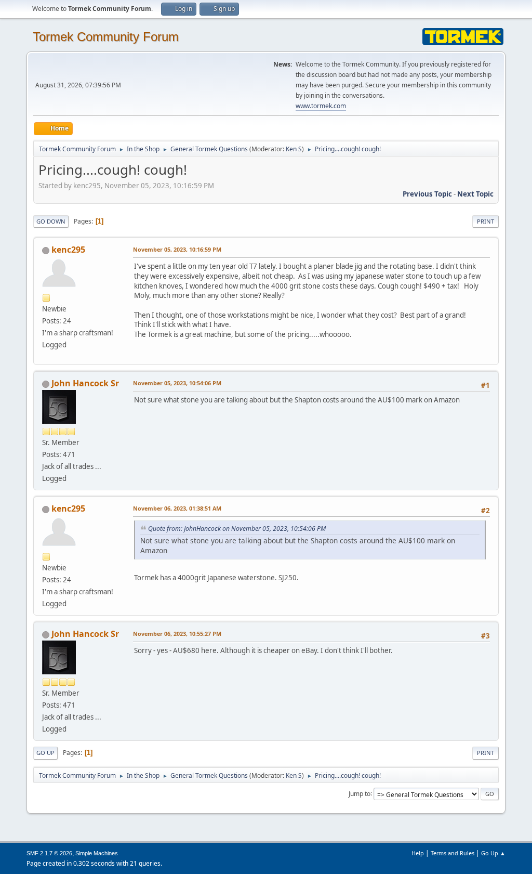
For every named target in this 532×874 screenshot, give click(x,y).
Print (485, 221)
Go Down (50, 221)
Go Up (45, 752)
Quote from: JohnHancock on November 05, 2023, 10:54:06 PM (237, 528)
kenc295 (68, 249)
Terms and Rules (452, 853)
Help (417, 853)
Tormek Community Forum (106, 37)
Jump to (359, 793)
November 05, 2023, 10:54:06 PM (177, 383)
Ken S (294, 149)
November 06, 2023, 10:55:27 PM (177, 633)
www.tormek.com (321, 105)
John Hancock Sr (85, 383)
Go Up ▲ (493, 853)
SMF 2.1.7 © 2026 (49, 853)
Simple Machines (96, 853)
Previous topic (427, 194)
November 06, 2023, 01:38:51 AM (177, 508)
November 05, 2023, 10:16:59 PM (177, 249)
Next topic (475, 194)
